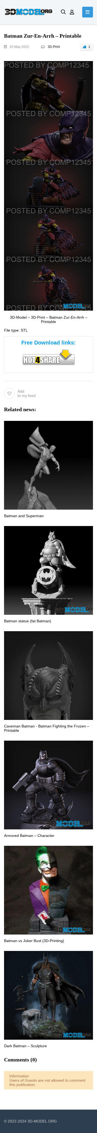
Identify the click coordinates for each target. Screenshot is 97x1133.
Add (27, 393)
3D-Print (54, 47)
